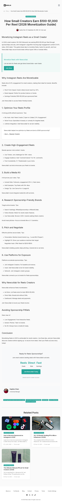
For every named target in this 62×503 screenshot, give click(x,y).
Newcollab (5, 49)
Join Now (9, 68)
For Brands (16, 491)
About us (8, 491)
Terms (43, 491)
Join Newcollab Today (31, 371)
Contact (30, 491)
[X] (29, 495)
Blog (7, 11)
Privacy (37, 491)
